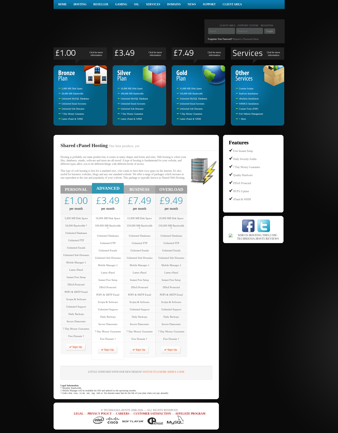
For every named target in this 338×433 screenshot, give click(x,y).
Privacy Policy (100, 413)
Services (153, 4)
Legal (78, 413)
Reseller (100, 4)
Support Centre (248, 25)
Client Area (232, 4)
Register (267, 25)
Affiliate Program (190, 413)
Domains (174, 4)
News (192, 4)
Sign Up (77, 347)
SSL (136, 4)
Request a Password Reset (245, 39)
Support (209, 4)
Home (62, 4)
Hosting (80, 4)
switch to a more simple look (163, 371)
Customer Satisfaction (152, 413)
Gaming (121, 4)
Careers (122, 413)
